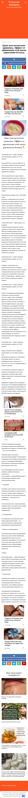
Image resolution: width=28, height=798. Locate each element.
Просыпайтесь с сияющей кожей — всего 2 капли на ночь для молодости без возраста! (14, 747)
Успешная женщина (14, 3)
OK (23, 796)
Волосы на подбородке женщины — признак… (12, 697)
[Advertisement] (14, 23)
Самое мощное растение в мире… (11, 722)
